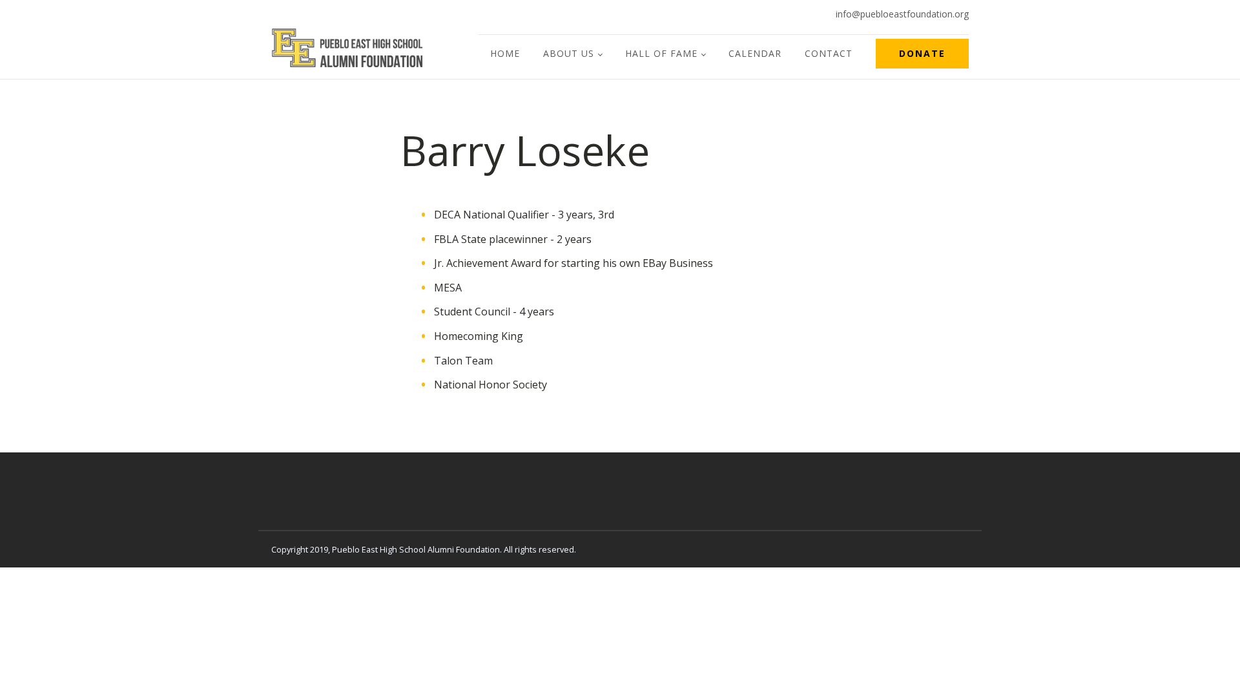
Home (505, 53)
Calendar (754, 53)
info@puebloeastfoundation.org (902, 14)
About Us (568, 53)
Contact (828, 53)
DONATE (922, 53)
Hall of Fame (661, 53)
